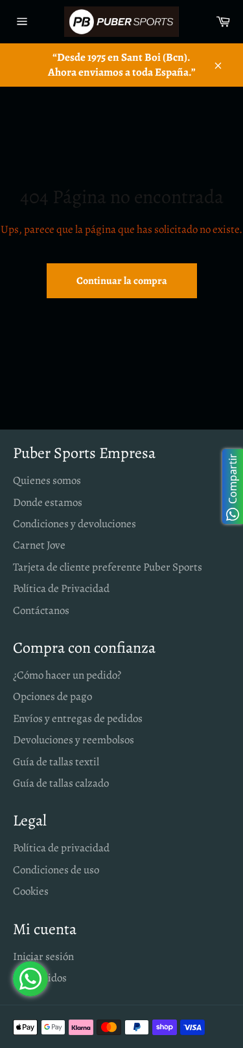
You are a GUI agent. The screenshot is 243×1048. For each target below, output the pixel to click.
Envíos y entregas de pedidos (78, 718)
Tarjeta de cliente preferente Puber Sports (107, 567)
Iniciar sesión (43, 956)
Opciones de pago (52, 696)
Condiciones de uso (56, 869)
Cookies (31, 891)
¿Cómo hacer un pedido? (67, 675)
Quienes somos (47, 480)
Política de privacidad (61, 847)
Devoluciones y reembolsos (73, 739)
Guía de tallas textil (56, 761)
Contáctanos (41, 610)
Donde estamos (47, 502)
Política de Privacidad (61, 588)
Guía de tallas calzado (61, 783)
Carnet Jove (39, 545)
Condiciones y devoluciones (74, 523)
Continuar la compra (121, 281)
